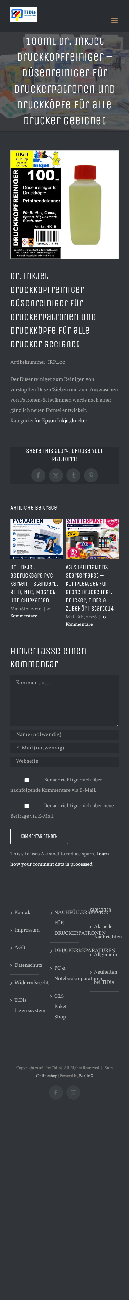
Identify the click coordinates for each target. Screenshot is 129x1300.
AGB (19, 947)
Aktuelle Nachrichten (104, 932)
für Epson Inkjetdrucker (60, 421)
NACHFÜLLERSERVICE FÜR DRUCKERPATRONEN (65, 923)
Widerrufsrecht (25, 983)
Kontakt (23, 912)
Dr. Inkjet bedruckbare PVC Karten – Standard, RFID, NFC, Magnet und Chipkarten (34, 583)
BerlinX (86, 1076)
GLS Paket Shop (60, 1007)
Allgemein (104, 954)
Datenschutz (25, 965)
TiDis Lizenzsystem (25, 1006)
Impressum (25, 930)
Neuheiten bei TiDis (104, 977)
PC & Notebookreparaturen (65, 973)
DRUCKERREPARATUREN (65, 951)
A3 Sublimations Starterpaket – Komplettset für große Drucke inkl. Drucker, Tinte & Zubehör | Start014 (90, 587)
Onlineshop (46, 1076)
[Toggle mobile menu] (115, 20)
